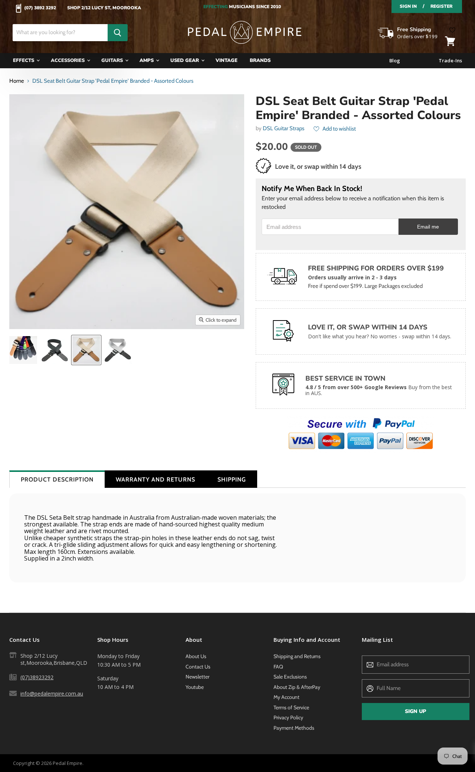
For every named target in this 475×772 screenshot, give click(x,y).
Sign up (415, 711)
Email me (428, 227)
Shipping (231, 479)
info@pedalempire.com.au (51, 693)
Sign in (408, 6)
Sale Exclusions (290, 676)
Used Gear (185, 60)
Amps (147, 60)
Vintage (227, 60)
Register (441, 6)
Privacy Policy (288, 717)
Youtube (195, 687)
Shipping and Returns (297, 656)
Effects (24, 60)
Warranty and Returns (155, 479)
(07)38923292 (36, 677)
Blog (394, 60)
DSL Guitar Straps (283, 128)
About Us (196, 656)
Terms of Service (291, 707)
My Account (286, 697)
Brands (260, 60)
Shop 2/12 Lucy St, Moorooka (104, 8)
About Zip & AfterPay (296, 687)
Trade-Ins (450, 60)
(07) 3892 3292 (40, 8)
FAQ (278, 666)
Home (16, 81)
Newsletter (197, 676)
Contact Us (198, 666)
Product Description (57, 479)
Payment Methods (293, 728)
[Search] (118, 32)
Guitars (112, 60)
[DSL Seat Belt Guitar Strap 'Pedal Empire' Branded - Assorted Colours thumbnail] (54, 350)
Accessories (68, 60)
